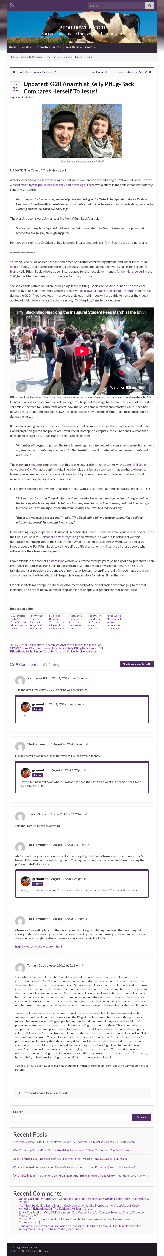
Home (12, 47)
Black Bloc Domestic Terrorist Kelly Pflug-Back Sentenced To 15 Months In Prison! (56, 621)
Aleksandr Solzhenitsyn (55, 537)
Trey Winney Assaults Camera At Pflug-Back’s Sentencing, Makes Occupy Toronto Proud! (37, 621)
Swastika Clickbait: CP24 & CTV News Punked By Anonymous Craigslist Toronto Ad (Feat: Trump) (74, 1141)
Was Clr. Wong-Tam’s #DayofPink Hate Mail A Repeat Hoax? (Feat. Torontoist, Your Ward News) (72, 1150)
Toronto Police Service (70, 651)
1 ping (53, 664)
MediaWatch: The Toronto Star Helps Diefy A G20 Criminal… (75, 621)
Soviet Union (33, 651)
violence (91, 651)
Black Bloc (30, 97)
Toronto (48, 651)
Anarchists (67, 645)
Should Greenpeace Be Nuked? (36, 72)
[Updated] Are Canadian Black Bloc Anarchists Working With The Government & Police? (84, 1200)
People (25, 47)
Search (18, 1111)
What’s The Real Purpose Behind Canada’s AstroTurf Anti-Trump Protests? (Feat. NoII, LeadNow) (74, 1167)
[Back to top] (155, 1247)
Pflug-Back (17, 651)
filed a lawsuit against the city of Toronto (105, 290)
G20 (39, 648)
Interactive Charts (48, 47)
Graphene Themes (38, 1251)
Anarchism (52, 645)
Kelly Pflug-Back (77, 648)
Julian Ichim (59, 648)
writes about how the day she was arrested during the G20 (65, 397)
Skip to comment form (135, 664)
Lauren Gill (96, 648)
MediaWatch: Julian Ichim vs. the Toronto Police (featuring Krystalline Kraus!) (95, 621)
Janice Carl (26, 1198)
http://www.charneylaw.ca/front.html (38, 946)
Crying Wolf (27, 648)
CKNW (14, 648)
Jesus (46, 648)
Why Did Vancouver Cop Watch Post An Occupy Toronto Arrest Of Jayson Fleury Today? (82, 1213)
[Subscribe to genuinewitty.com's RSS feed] (12, 4)
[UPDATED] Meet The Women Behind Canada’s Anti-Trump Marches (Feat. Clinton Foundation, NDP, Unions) (81, 1175)
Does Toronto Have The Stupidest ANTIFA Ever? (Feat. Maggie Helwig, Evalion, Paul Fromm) (70, 1158)
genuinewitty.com (82, 27)
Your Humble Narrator (80, 47)
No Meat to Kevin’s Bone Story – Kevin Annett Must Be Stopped (62, 1205)
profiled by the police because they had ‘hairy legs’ (51, 185)
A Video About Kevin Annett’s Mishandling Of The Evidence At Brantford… (79, 1206)
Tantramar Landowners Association (43, 1226)
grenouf (17, 97)
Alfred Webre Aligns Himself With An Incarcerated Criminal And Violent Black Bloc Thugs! (114, 621)
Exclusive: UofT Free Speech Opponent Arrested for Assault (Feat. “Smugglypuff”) (75, 1220)
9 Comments (26, 664)
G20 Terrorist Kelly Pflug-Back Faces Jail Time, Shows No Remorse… (19, 621)
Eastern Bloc (55, 561)
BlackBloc (95, 645)
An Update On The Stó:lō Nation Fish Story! (119, 72)
